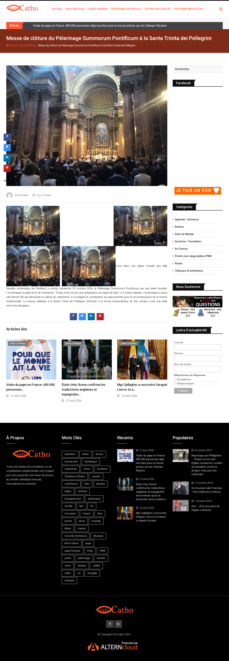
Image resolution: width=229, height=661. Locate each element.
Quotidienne (183, 379)
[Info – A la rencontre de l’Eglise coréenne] (181, 506)
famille (68, 506)
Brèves (179, 226)
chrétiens (102, 468)
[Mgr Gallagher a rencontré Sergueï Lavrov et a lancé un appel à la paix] (125, 513)
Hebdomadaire (185, 383)
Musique (98, 535)
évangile (92, 573)
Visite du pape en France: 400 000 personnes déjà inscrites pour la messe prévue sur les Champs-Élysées (100, 25)
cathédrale (71, 468)
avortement (71, 461)
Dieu (86, 483)
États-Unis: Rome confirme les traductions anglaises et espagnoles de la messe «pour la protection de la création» (151, 492)
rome (68, 565)
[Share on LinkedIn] (7, 160)
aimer (85, 454)
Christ (87, 468)
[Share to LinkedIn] (91, 319)
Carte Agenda (98, 9)
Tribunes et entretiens (189, 270)
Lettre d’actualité (158, 9)
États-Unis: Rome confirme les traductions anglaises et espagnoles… (83, 389)
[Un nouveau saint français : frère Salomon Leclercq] (181, 488)
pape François (72, 550)
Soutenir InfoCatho (188, 9)
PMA (102, 550)
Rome (178, 263)
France (87, 513)
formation (70, 513)
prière (68, 558)
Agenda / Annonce (187, 219)
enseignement (73, 498)
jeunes (68, 520)
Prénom (178, 353)
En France (181, 248)
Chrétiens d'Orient (75, 476)
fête (99, 513)
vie (79, 573)
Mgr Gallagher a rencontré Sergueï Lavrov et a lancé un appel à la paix (151, 516)
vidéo (68, 573)
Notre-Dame (72, 543)
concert (96, 476)
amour (99, 454)
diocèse (100, 483)
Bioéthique (91, 461)
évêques (69, 580)
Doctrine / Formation (188, 241)
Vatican (81, 565)
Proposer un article (126, 9)
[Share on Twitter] (82, 319)
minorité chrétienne (76, 535)
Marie (68, 528)
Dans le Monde (28, 45)
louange (96, 520)
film (81, 506)
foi (91, 506)
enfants (82, 491)
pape (88, 543)
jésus (82, 520)
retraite (101, 558)
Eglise (68, 491)
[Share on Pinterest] (100, 319)
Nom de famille (182, 364)
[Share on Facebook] (73, 319)
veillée (96, 565)
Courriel (178, 342)
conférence (71, 483)
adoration (70, 454)
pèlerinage (84, 558)
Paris (90, 550)
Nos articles (75, 9)
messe (82, 528)
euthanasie (94, 498)
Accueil (57, 9)
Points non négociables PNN (193, 256)
